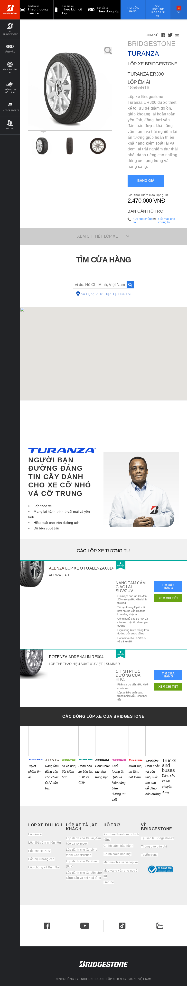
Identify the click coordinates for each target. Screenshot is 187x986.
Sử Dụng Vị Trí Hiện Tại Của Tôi (106, 294)
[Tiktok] (122, 926)
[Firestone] (137, 741)
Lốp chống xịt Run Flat (44, 867)
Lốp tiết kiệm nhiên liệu (44, 842)
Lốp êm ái (35, 834)
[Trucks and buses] (170, 741)
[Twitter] (170, 35)
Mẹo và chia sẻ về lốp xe (120, 862)
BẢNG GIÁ (145, 180)
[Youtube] (84, 926)
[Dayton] (153, 741)
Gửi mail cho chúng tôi (166, 220)
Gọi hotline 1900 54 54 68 (158, 10)
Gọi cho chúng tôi (143, 220)
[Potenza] (103, 741)
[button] (10, 29)
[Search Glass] (130, 284)
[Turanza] (36, 741)
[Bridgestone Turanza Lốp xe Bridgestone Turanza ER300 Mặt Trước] (70, 146)
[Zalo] (159, 926)
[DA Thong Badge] (159, 869)
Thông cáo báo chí (154, 846)
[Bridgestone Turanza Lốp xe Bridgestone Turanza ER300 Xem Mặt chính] (42, 146)
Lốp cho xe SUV (39, 851)
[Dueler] (86, 741)
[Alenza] (53, 741)
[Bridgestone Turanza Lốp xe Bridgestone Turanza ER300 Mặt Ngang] (98, 146)
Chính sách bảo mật (117, 854)
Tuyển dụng (149, 854)
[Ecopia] (70, 741)
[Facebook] (163, 35)
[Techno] (120, 741)
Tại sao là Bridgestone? (157, 838)
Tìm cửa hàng (133, 10)
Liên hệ (108, 882)
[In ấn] (177, 35)
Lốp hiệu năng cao (41, 859)
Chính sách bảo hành (118, 846)
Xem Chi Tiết (168, 598)
